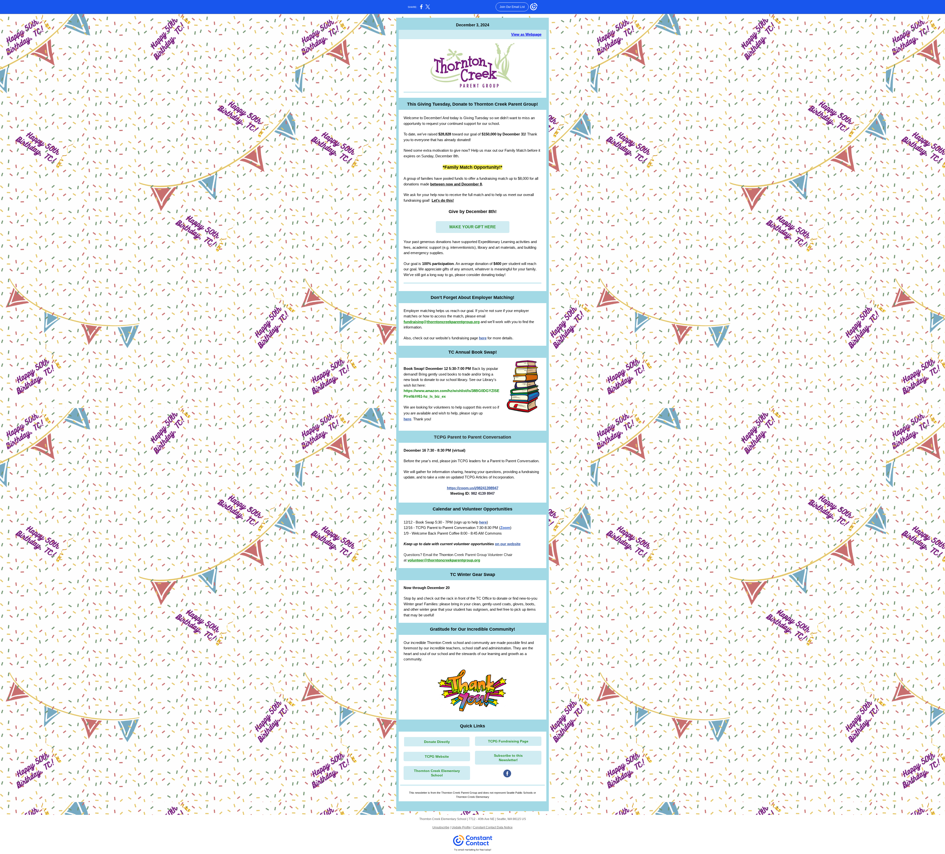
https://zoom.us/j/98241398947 (472, 488)
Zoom (505, 528)
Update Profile (461, 827)
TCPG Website (437, 756)
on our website (507, 544)
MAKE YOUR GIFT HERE (472, 227)
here (483, 338)
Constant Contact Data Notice (493, 827)
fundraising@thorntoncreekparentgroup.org (442, 322)
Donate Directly (437, 742)
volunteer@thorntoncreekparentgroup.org (444, 560)
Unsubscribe (440, 827)
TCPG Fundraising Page (508, 741)
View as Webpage (526, 34)
